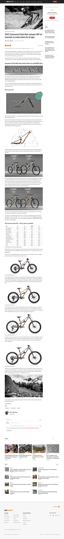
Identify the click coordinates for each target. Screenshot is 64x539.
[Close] (45, 258)
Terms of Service (26, 278)
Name (20, 270)
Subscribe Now (32, 275)
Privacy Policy (21, 278)
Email (20, 265)
